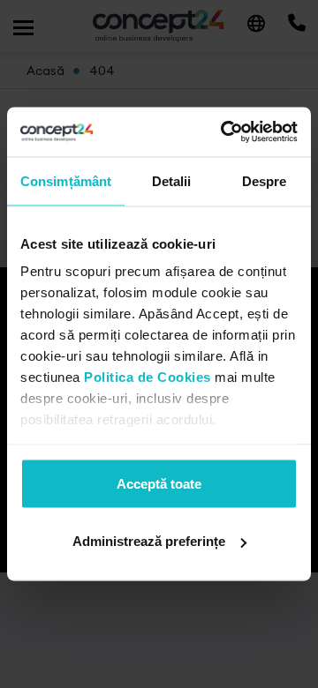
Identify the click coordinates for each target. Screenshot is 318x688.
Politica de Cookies (147, 377)
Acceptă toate (159, 482)
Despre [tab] (264, 180)
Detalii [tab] (172, 180)
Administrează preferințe (148, 541)
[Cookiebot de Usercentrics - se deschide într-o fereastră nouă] (224, 132)
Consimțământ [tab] (65, 180)
